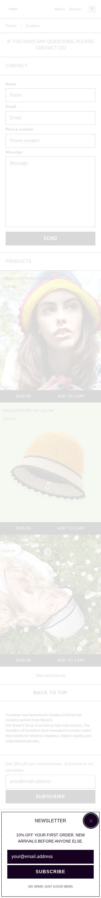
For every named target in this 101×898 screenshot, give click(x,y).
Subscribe (50, 871)
